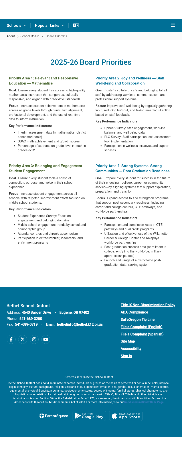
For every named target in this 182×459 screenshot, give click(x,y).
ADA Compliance (134, 312)
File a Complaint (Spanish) (142, 334)
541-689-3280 (30, 319)
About (11, 36)
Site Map (128, 341)
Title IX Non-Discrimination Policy (148, 305)
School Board (29, 36)
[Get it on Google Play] (89, 416)
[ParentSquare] (53, 415)
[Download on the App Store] (125, 416)
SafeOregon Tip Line (137, 319)
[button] (16, 25)
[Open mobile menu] (173, 25)
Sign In (126, 356)
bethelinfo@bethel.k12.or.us (80, 324)
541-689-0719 (26, 324)
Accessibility (131, 349)
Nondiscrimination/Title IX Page (144, 402)
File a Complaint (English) (141, 327)
